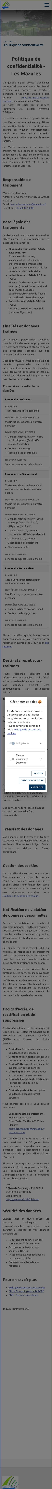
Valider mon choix (32, 780)
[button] (26, 743)
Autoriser (37, 787)
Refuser (38, 773)
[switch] (10, 759)
